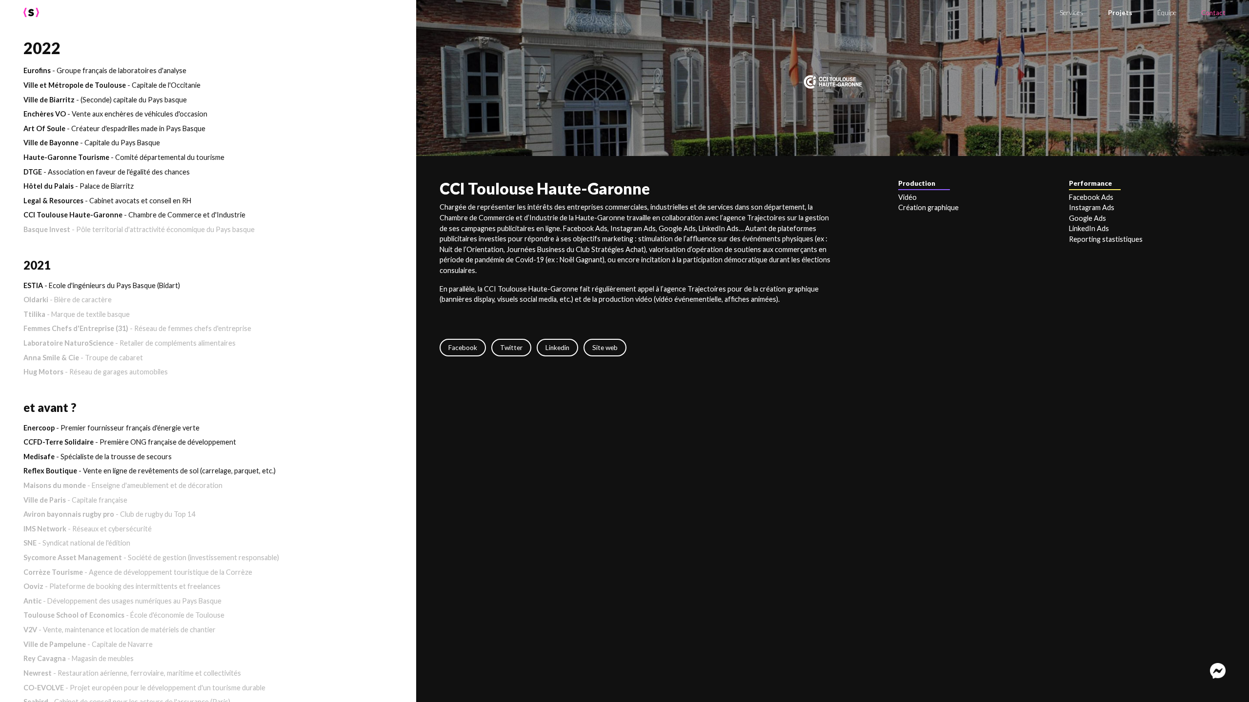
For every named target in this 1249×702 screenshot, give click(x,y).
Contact (1213, 13)
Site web (605, 347)
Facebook (462, 347)
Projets (1120, 13)
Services (1071, 13)
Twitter (511, 347)
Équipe (1166, 13)
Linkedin (557, 347)
